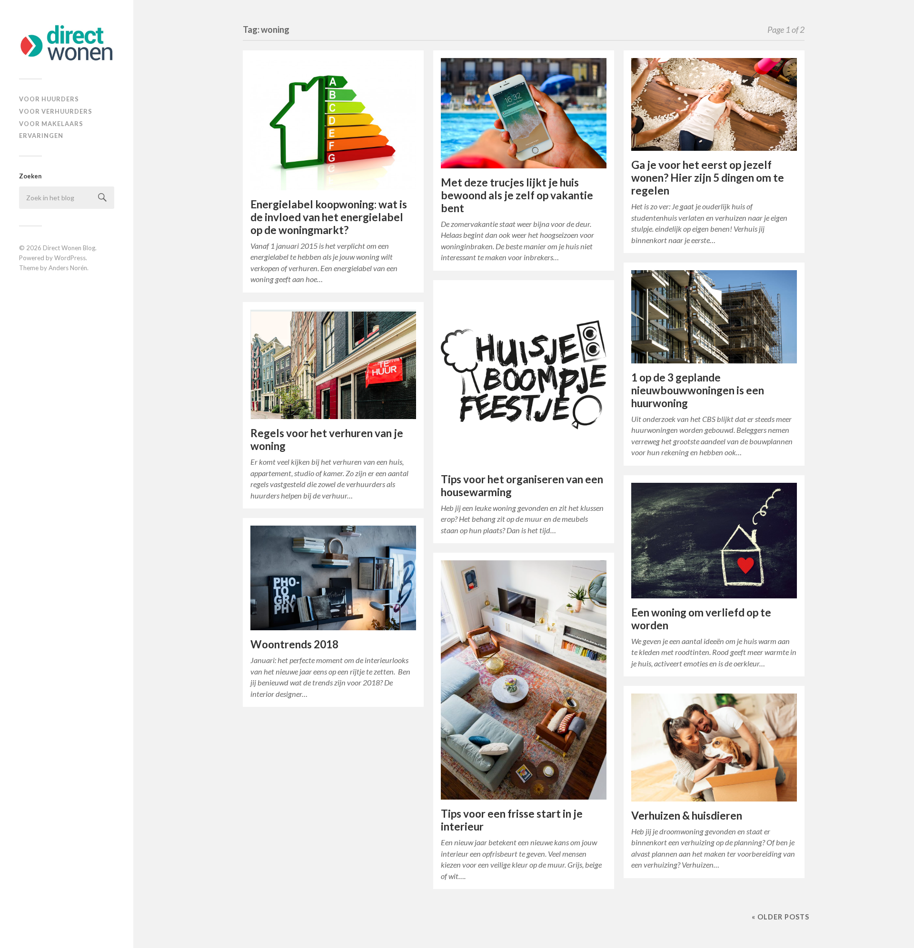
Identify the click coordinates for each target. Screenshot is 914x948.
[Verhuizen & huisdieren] (714, 747)
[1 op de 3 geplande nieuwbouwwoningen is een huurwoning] (714, 316)
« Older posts (780, 917)
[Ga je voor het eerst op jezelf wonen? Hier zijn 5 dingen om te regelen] (714, 104)
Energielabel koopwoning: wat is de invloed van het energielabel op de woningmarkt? (328, 217)
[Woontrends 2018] (333, 578)
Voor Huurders (49, 99)
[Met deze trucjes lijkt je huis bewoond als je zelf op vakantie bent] (523, 113)
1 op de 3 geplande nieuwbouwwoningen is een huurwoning (697, 390)
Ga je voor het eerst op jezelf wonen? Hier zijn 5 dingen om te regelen (707, 177)
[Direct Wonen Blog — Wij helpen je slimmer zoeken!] (66, 43)
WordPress (70, 258)
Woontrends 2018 (294, 644)
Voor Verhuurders (55, 111)
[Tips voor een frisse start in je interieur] (523, 680)
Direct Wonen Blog (69, 248)
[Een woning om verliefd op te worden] (714, 540)
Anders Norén (68, 268)
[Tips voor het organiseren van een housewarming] (523, 376)
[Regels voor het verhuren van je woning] (333, 365)
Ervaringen (41, 135)
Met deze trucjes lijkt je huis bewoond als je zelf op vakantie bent (517, 195)
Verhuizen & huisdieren (686, 815)
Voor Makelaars (51, 123)
